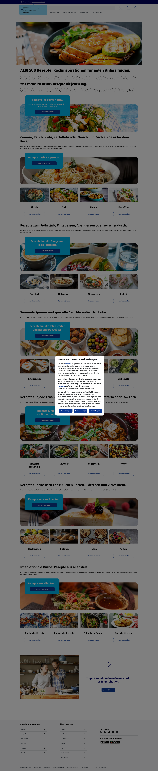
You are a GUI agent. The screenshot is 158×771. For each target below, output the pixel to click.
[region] (79, 386)
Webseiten (68, 364)
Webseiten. (61, 386)
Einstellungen (95, 411)
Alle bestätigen (65, 411)
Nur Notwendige (80, 411)
